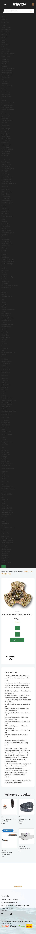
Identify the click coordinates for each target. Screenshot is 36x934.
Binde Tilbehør (5, 337)
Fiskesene (4, 206)
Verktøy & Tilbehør (7, 494)
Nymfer (3, 311)
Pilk (2, 98)
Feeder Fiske (5, 22)
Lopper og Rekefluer (7, 318)
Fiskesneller (4, 186)
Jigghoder (4, 472)
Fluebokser (4, 279)
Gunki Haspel (5, 147)
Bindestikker (5, 335)
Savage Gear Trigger (7, 168)
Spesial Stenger (6, 181)
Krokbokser (4, 348)
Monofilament (5, 211)
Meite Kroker (5, 62)
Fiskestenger (5, 125)
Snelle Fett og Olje (7, 203)
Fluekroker (4, 346)
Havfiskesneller (6, 94)
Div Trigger (4, 171)
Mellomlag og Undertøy (8, 400)
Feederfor (4, 42)
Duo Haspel (4, 143)
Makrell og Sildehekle (7, 109)
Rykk (2, 111)
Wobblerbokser (6, 551)
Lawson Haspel (5, 134)
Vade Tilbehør (5, 407)
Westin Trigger (6, 166)
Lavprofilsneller (6, 194)
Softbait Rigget (6, 241)
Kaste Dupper (5, 452)
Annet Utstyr (5, 481)
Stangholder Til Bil (7, 508)
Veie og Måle (5, 523)
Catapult (4, 66)
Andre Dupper (5, 465)
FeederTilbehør (6, 27)
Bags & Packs (5, 536)
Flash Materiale (5, 363)
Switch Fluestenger (7, 264)
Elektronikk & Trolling (7, 528)
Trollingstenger (6, 179)
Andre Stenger (5, 174)
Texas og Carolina (6, 486)
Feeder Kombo (5, 34)
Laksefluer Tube (6, 320)
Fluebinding (4, 332)
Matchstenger (5, 77)
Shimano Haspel (6, 145)
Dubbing (3, 355)
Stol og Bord (5, 83)
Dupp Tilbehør (5, 461)
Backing (3, 272)
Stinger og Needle (7, 73)
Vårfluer (3, 307)
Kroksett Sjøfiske (6, 107)
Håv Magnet (5, 499)
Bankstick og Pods (7, 75)
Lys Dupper (4, 459)
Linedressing (5, 281)
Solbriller (4, 409)
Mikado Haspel (5, 151)
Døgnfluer (4, 305)
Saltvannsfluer (5, 316)
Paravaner (4, 517)
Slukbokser (4, 547)
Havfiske (4, 89)
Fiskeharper (4, 118)
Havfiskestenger (6, 92)
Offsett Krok (5, 427)
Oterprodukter (6, 514)
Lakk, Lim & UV (5, 370)
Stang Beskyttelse (7, 542)
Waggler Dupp (5, 454)
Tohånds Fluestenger (7, 261)
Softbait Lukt (5, 246)
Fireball (3, 101)
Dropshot (4, 484)
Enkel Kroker (5, 420)
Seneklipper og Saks (7, 512)
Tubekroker (4, 322)
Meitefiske (4, 19)
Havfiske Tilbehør (6, 120)
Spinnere (4, 222)
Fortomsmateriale (7, 288)
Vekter (3, 504)
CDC (2, 350)
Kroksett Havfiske (6, 105)
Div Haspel (4, 156)
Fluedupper (4, 457)
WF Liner (4, 268)
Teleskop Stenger (6, 177)
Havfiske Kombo (6, 96)
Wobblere (4, 228)
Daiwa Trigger (5, 162)
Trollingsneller (5, 196)
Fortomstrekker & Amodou (9, 285)
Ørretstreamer (6, 313)
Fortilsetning (5, 44)
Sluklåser (4, 437)
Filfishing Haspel (6, 138)
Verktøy (3, 339)
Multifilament (5, 209)
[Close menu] (3, 566)
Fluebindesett (5, 372)
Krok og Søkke (5, 417)
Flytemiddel (4, 283)
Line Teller (4, 122)
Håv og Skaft (5, 81)
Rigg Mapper (5, 558)
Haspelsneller (5, 189)
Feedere (3, 25)
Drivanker (4, 521)
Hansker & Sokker (6, 404)
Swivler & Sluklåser (7, 434)
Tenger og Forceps (7, 510)
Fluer (2, 299)
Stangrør (4, 560)
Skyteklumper (5, 270)
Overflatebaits (5, 226)
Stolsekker (4, 556)
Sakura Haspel (5, 153)
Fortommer (5, 476)
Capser (3, 391)
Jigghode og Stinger (7, 468)
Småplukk (4, 491)
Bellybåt (3, 294)
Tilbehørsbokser (6, 549)
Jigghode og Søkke (7, 116)
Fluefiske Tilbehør (6, 296)
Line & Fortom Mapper (8, 277)
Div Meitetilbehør (6, 70)
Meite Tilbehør (5, 56)
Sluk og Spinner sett (7, 232)
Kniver (3, 519)
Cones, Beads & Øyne (8, 352)
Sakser (3, 341)
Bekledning (4, 375)
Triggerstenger (6, 159)
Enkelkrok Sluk (5, 422)
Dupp (3, 447)
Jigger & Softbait (6, 243)
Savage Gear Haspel (7, 149)
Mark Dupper (5, 450)
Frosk (3, 237)
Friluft (3, 525)
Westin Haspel (5, 136)
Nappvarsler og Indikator (8, 68)
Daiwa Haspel (5, 132)
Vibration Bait (5, 224)
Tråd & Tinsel (5, 368)
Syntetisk (4, 365)
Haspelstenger (5, 129)
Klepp (3, 501)
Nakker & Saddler (6, 361)
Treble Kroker (5, 425)
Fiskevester (4, 387)
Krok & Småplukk (6, 414)
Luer (2, 393)
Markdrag (4, 248)
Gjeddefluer (4, 329)
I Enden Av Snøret (6, 216)
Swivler (3, 439)
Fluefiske (4, 251)
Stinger (3, 474)
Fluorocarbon (5, 213)
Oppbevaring (5, 533)
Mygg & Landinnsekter (8, 309)
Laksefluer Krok (6, 326)
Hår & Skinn (4, 359)
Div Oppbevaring (6, 562)
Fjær (2, 357)
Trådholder (4, 344)
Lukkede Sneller (6, 198)
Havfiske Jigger (6, 114)
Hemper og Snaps (6, 442)
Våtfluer (3, 302)
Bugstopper (5, 389)
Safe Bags (4, 545)
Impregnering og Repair (8, 411)
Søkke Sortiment (6, 431)
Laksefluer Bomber (7, 324)
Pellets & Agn (5, 49)
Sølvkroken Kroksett (7, 103)
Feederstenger (6, 30)
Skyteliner (4, 274)
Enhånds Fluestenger (7, 259)
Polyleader (4, 292)
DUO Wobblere (6, 230)
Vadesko (4, 383)
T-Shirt (3, 396)
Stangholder (5, 506)
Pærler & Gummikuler (7, 489)
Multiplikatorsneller (7, 192)
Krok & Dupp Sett (6, 463)
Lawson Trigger (6, 164)
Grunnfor (4, 40)
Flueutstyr (4, 254)
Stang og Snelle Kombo (8, 183)
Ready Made (5, 59)
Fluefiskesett (5, 257)
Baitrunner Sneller (6, 200)
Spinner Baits (5, 239)
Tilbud (3, 17)
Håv (2, 497)
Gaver (3, 530)
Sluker (3, 219)
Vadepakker (4, 378)
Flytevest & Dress (6, 398)
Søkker (3, 429)
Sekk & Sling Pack (6, 538)
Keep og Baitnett (6, 86)
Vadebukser (4, 380)
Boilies (3, 47)
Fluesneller (4, 266)
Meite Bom (4, 64)
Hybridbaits (4, 235)
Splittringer (4, 444)
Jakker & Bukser (6, 385)
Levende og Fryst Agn (8, 53)
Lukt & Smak (5, 51)
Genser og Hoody (6, 402)
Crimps (3, 478)
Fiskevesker (4, 553)
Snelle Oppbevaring (7, 540)
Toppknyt (4, 79)
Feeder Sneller (5, 32)
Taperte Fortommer (7, 290)
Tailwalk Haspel (5, 140)
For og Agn (4, 37)
